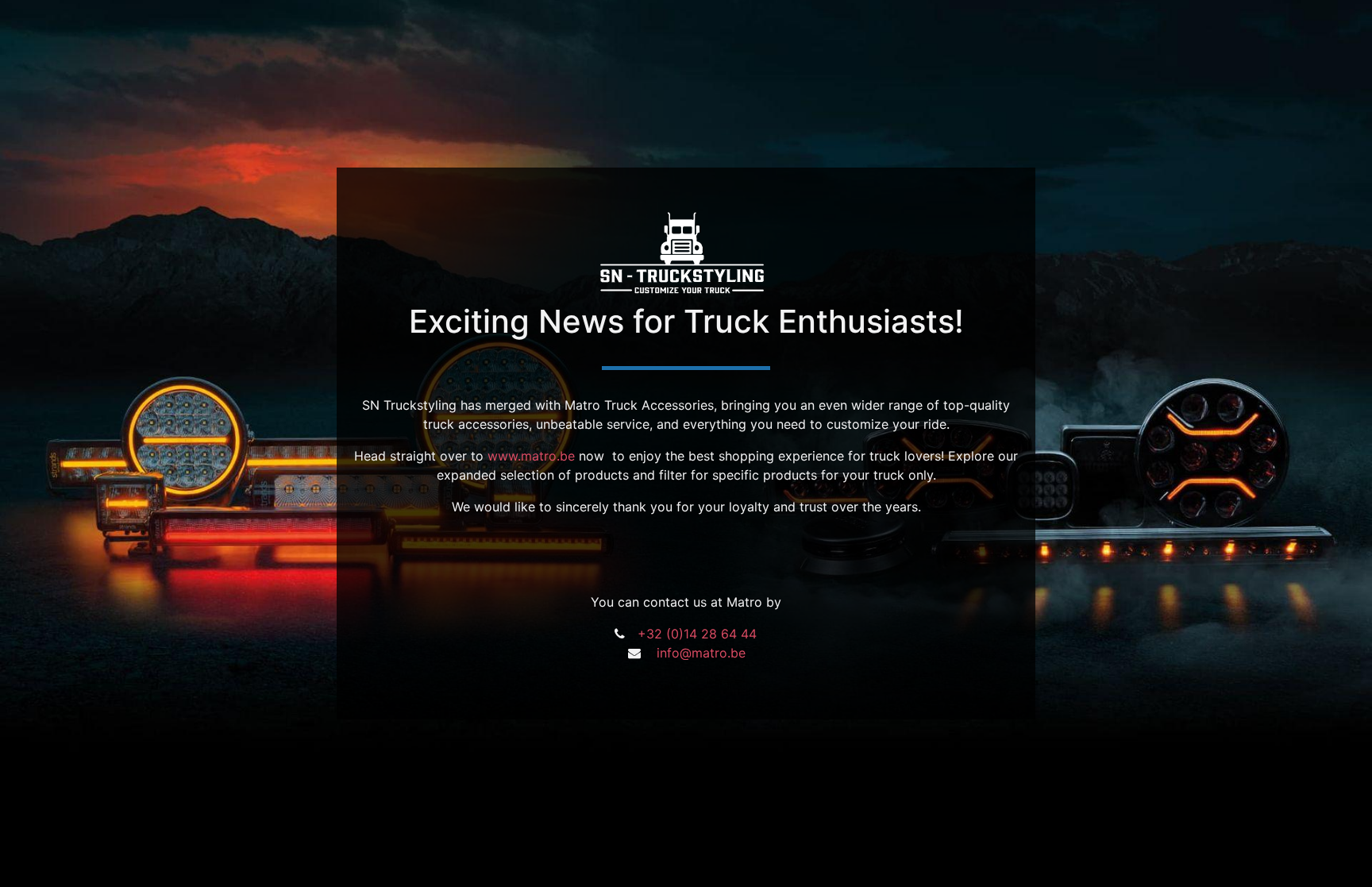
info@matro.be (701, 653)
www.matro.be (531, 456)
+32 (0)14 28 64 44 (697, 634)
